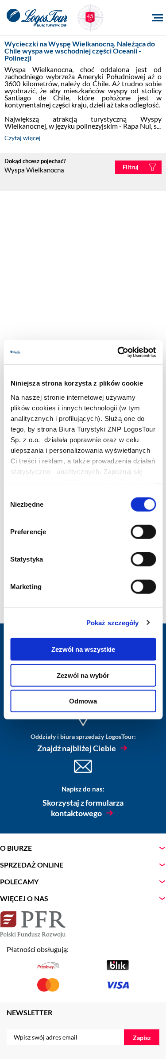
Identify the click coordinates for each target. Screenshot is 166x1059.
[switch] (143, 532)
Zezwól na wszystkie (83, 649)
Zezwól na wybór (83, 675)
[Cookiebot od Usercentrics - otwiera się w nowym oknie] (118, 352)
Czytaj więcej (22, 137)
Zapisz (142, 1037)
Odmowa (83, 701)
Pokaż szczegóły (112, 622)
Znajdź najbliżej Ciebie (76, 748)
